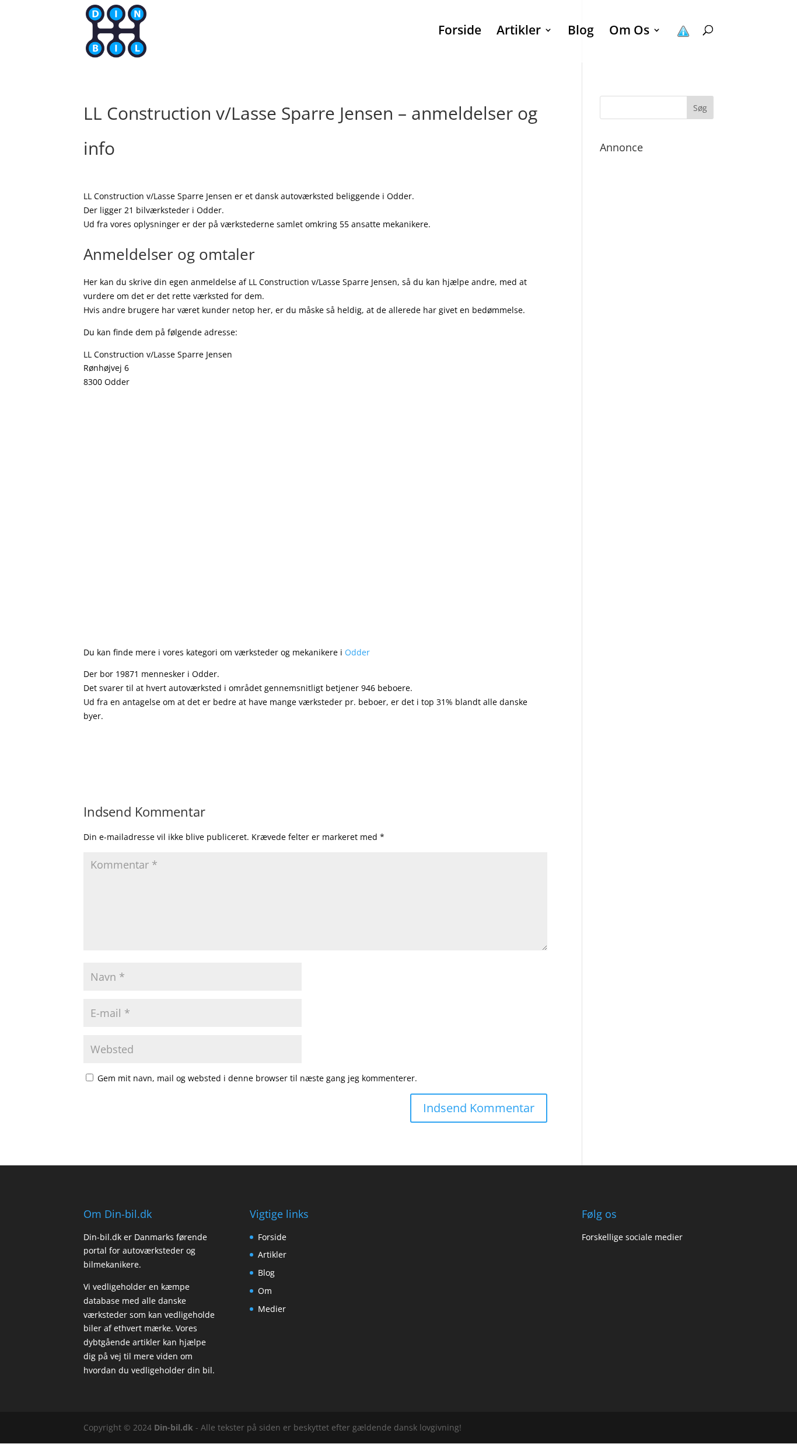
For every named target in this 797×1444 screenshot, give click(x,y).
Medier (272, 1308)
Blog (581, 32)
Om (265, 1290)
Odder (357, 652)
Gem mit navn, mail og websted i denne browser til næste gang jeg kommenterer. (257, 1078)
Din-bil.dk (173, 1427)
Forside (459, 32)
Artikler (272, 1254)
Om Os (629, 32)
